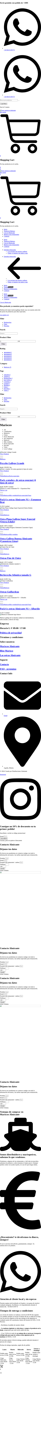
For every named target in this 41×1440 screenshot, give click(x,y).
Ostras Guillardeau (9, 592)
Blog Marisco (6, 651)
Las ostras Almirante (10, 655)
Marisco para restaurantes (11, 245)
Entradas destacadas (10, 256)
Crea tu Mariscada (9, 243)
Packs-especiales (14, 476)
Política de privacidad (11, 632)
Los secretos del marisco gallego (17, 280)
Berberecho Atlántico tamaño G (15, 575)
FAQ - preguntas (8, 669)
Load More (4, 103)
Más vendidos (13, 495)
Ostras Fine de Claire (10, 558)
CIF (1, 866)
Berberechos (7, 322)
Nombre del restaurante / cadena (10, 862)
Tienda (8, 295)
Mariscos (2, 459)
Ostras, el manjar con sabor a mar (18, 282)
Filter (3, 344)
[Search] (19, 100)
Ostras (2, 476)
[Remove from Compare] (2, 492)
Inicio (5, 239)
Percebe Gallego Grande (12, 463)
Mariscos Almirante (10, 646)
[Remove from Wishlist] (2, 494)
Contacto (6, 246)
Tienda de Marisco (9, 241)
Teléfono (3, 864)
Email (2, 836)
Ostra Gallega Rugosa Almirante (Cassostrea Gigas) (16, 539)
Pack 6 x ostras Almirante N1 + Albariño (20, 608)
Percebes (6, 326)
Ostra (5, 324)
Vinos (29, 495)
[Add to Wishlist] (1, 494)
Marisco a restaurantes (10, 297)
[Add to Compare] (1, 492)
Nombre (2, 858)
